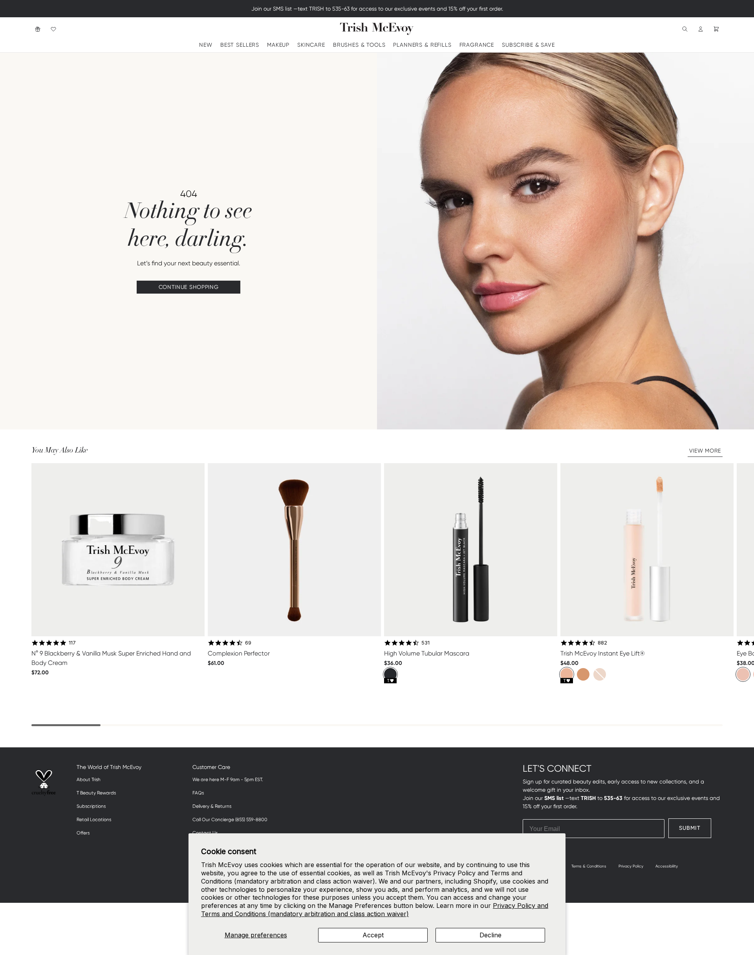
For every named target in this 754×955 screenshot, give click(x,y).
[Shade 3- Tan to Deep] (599, 674)
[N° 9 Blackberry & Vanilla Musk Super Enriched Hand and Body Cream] (118, 549)
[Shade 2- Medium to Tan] (583, 674)
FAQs (198, 793)
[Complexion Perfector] (294, 549)
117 (72, 642)
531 (425, 642)
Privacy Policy (631, 866)
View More (705, 450)
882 (602, 642)
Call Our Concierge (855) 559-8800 (229, 819)
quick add (118, 689)
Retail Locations (94, 819)
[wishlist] (53, 29)
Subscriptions (91, 806)
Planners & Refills (422, 45)
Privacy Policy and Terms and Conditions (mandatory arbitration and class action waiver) (374, 910)
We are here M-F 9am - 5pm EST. (227, 779)
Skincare (311, 45)
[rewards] (37, 29)
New (205, 45)
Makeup (278, 45)
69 (248, 642)
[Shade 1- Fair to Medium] (566, 674)
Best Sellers (239, 45)
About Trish (89, 779)
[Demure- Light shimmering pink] (743, 674)
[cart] (716, 29)
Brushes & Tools (359, 45)
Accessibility (666, 866)
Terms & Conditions (588, 866)
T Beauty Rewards (96, 793)
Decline (490, 935)
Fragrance (476, 45)
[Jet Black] (390, 674)
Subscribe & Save (528, 45)
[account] (700, 29)
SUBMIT (690, 828)
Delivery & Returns (211, 806)
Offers (83, 833)
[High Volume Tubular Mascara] (470, 549)
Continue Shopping (189, 287)
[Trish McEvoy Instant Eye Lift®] (647, 549)
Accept (373, 935)
